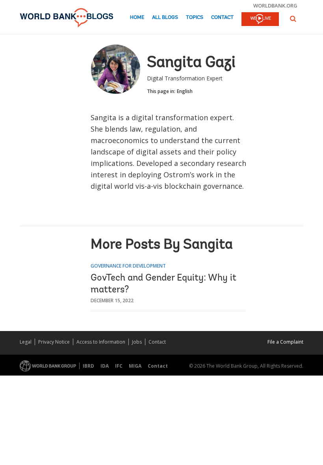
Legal (26, 342)
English (185, 91)
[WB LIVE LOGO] (260, 20)
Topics (194, 17)
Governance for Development (128, 265)
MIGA (135, 366)
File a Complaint (285, 342)
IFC (119, 366)
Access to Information (100, 342)
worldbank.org (275, 5)
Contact (222, 17)
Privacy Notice (54, 342)
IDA (104, 366)
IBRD (88, 366)
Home (137, 17)
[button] (293, 18)
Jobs (137, 342)
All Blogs (165, 17)
